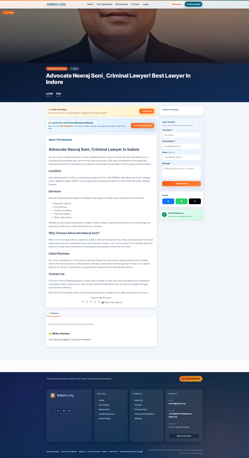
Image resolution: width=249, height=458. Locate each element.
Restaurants (104, 409)
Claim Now (147, 111)
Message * (166, 163)
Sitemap (138, 418)
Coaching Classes (107, 414)
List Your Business (191, 379)
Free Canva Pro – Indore (97, 451)
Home (90, 4)
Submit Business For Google (131, 451)
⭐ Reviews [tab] (53, 313)
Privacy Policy (141, 409)
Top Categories (104, 4)
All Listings (104, 405)
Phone (168, 152)
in (70, 411)
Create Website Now (143, 125)
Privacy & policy (53, 451)
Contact (135, 4)
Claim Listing (104, 418)
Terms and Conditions (144, 414)
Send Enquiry (182, 183)
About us (82, 451)
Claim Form (113, 451)
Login (145, 4)
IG (64, 411)
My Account (122, 4)
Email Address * (168, 141)
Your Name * (167, 130)
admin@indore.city (177, 403)
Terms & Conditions (69, 451)
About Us (139, 400)
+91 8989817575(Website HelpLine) (180, 415)
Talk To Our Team (184, 436)
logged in (66, 339)
